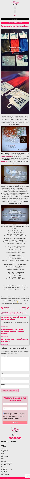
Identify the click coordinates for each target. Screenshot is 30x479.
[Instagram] (15, 438)
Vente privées (18, 22)
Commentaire (5, 356)
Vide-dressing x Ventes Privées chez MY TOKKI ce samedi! (12, 332)
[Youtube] (20, 438)
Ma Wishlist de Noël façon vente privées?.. (13, 318)
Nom (2, 373)
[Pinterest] (17, 438)
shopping (17, 313)
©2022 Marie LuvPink (5, 477)
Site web (3, 384)
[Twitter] (12, 438)
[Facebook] (10, 438)
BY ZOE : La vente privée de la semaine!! (14, 340)
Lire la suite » (4, 326)
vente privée (24, 313)
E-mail (2, 379)
